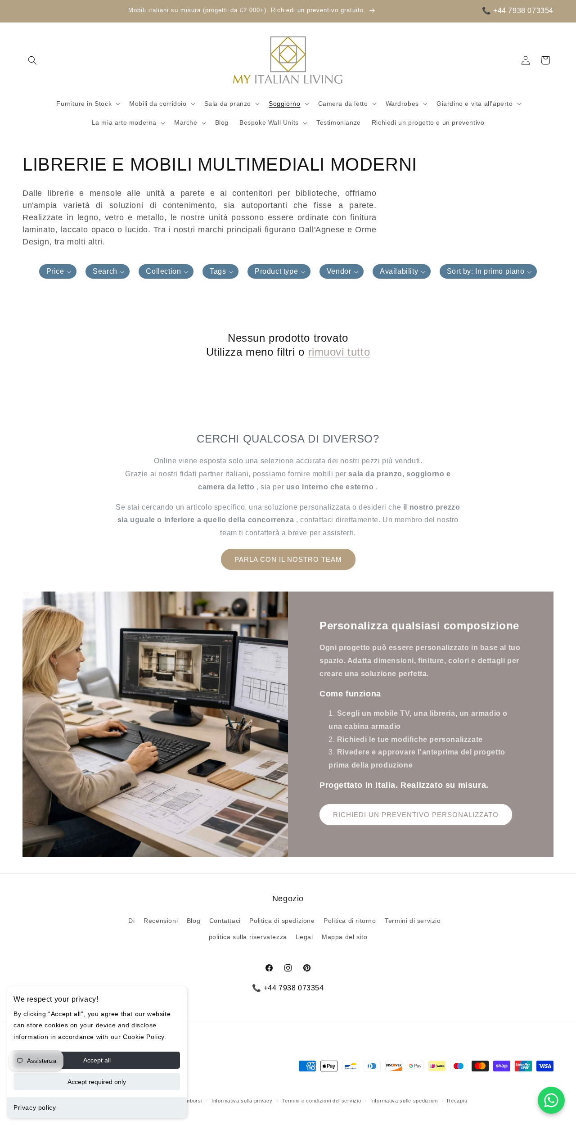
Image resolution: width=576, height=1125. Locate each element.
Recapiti (457, 1100)
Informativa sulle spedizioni (404, 1100)
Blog (193, 920)
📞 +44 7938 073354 (518, 10)
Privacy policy (35, 1107)
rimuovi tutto (339, 352)
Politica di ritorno (350, 920)
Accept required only (97, 1081)
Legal (304, 936)
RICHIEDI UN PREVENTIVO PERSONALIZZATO (416, 814)
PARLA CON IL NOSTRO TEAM (288, 559)
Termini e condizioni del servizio (321, 1100)
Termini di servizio (413, 920)
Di (131, 920)
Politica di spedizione (282, 920)
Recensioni (161, 920)
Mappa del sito (344, 936)
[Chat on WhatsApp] (551, 1100)
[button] (32, 60)
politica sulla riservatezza (248, 936)
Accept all (97, 1060)
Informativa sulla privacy (242, 1100)
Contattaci (225, 920)
